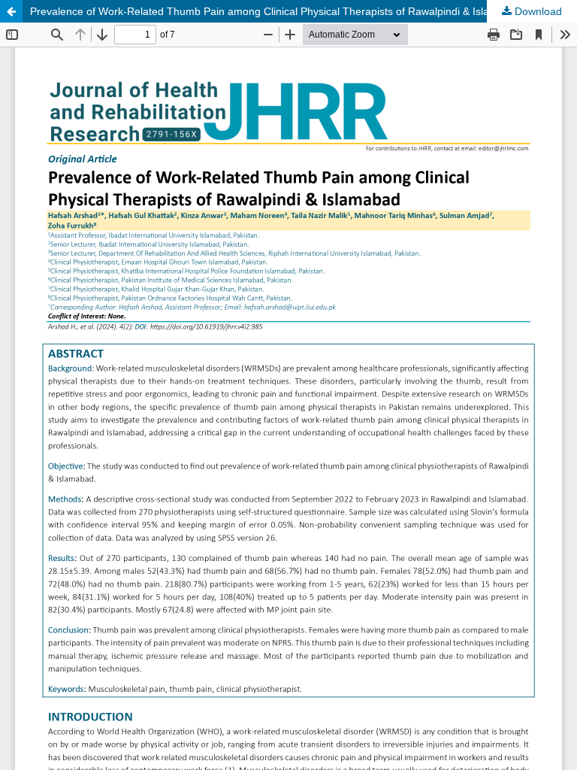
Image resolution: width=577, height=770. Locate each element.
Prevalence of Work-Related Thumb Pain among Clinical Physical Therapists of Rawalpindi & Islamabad (276, 11)
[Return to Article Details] (11, 11)
